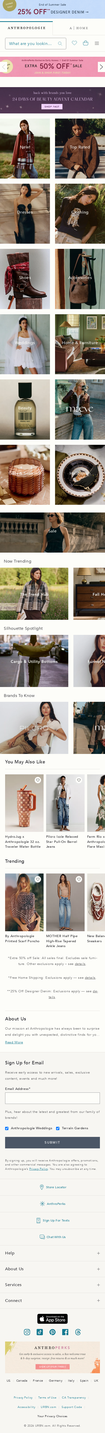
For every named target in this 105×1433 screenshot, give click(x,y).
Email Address (17, 1089)
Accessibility (26, 1407)
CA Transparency (74, 1397)
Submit (52, 1142)
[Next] (100, 67)
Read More (14, 1042)
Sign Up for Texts (56, 1220)
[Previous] (4, 67)
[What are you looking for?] (60, 43)
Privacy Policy (38, 1169)
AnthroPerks (56, 1204)
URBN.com (48, 1407)
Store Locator (56, 1187)
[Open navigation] (96, 43)
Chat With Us (56, 1237)
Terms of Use (47, 1397)
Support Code (72, 1407)
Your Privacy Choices (52, 1416)
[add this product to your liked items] (38, 780)
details (80, 964)
